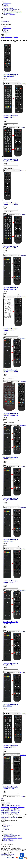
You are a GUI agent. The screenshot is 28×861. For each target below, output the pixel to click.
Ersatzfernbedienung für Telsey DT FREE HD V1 (10, 160)
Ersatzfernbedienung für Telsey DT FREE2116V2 (10, 414)
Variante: (5, 124)
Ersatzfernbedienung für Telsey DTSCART (10, 787)
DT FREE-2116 (4, 813)
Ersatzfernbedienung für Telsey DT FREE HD (10, 247)
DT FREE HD (13, 807)
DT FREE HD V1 (5, 809)
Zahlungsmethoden (7, 13)
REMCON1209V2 (15, 810)
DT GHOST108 (5, 807)
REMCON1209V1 (5, 810)
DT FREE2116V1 (5, 808)
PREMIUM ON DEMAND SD (12, 805)
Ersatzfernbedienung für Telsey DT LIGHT (10, 581)
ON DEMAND (13, 813)
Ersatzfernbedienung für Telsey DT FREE (10, 457)
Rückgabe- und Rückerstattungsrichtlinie (12, 12)
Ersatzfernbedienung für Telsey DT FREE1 (10, 329)
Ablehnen (3, 819)
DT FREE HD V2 (15, 809)
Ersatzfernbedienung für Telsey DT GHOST (10, 540)
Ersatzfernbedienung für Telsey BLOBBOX (10, 75)
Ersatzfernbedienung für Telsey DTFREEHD (10, 746)
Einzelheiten (23, 83)
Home (4, 1)
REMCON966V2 (15, 812)
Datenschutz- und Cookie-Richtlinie (11, 9)
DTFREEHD (21, 807)
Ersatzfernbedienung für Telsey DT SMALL (10, 664)
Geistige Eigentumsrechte (9, 14)
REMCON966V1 (5, 812)
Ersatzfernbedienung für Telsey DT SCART (10, 622)
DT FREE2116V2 (15, 808)
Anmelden (5, 5)
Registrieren (6, 7)
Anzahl (5, 80)
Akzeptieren (20, 817)
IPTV (2, 805)
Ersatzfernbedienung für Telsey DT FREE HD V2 (10, 203)
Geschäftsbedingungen (8, 8)
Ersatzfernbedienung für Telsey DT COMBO (10, 116)
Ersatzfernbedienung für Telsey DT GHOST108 (10, 499)
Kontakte (5, 4)
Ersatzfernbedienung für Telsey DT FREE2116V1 (10, 370)
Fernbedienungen (7, 3)
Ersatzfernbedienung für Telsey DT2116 (10, 705)
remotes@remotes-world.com (7, 854)
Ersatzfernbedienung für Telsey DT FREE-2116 (10, 288)
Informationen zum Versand (9, 10)
